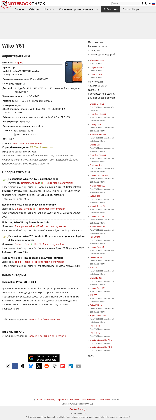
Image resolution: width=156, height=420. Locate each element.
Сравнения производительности (78, 9)
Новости (49, 9)
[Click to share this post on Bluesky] (31, 366)
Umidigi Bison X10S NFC (101, 346)
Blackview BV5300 (98, 155)
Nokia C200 (95, 236)
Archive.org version (63, 183)
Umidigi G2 (94, 144)
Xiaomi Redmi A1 (97, 226)
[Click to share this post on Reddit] (47, 366)
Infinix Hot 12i (96, 277)
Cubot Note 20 (96, 74)
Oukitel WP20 (96, 257)
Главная (19, 9)
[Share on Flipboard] (63, 366)
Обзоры (34, 9)
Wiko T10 (94, 267)
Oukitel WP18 (96, 305)
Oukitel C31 (95, 195)
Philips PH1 (95, 325)
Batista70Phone (23, 208)
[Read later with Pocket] (55, 366)
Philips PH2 (95, 332)
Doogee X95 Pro (97, 67)
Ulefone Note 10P (97, 288)
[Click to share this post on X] (39, 366)
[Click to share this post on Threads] (23, 366)
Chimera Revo (22, 244)
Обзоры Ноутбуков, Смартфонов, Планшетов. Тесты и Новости (66, 399)
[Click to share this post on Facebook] (15, 366)
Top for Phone (22, 261)
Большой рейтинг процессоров (47, 336)
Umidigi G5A (95, 124)
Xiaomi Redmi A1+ (98, 206)
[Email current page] (79, 366)
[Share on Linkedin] (71, 366)
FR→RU (38, 261)
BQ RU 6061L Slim (98, 315)
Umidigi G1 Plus (97, 103)
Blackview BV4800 (98, 113)
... (152, 9)
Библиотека (110, 9)
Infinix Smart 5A (97, 60)
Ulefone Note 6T (97, 247)
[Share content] (8, 366)
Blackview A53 (96, 165)
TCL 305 (93, 295)
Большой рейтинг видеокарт (45, 319)
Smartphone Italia (30, 183)
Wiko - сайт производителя (27, 143)
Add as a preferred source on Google (47, 358)
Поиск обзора (131, 9)
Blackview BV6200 (98, 134)
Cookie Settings (78, 409)
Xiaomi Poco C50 (97, 185)
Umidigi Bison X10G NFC (101, 339)
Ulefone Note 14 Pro (99, 175)
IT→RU (48, 183)
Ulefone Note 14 (97, 216)
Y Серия (17, 62)
